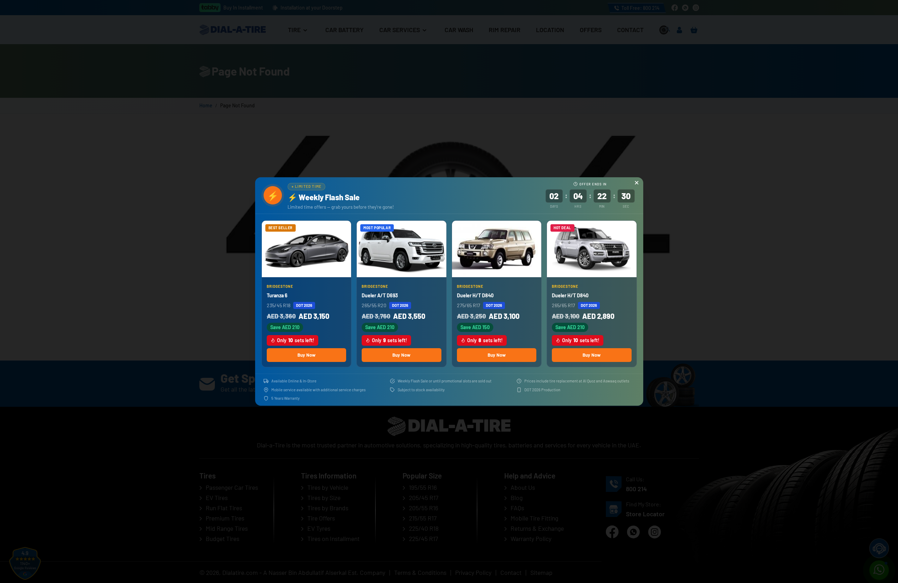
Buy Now (306, 355)
